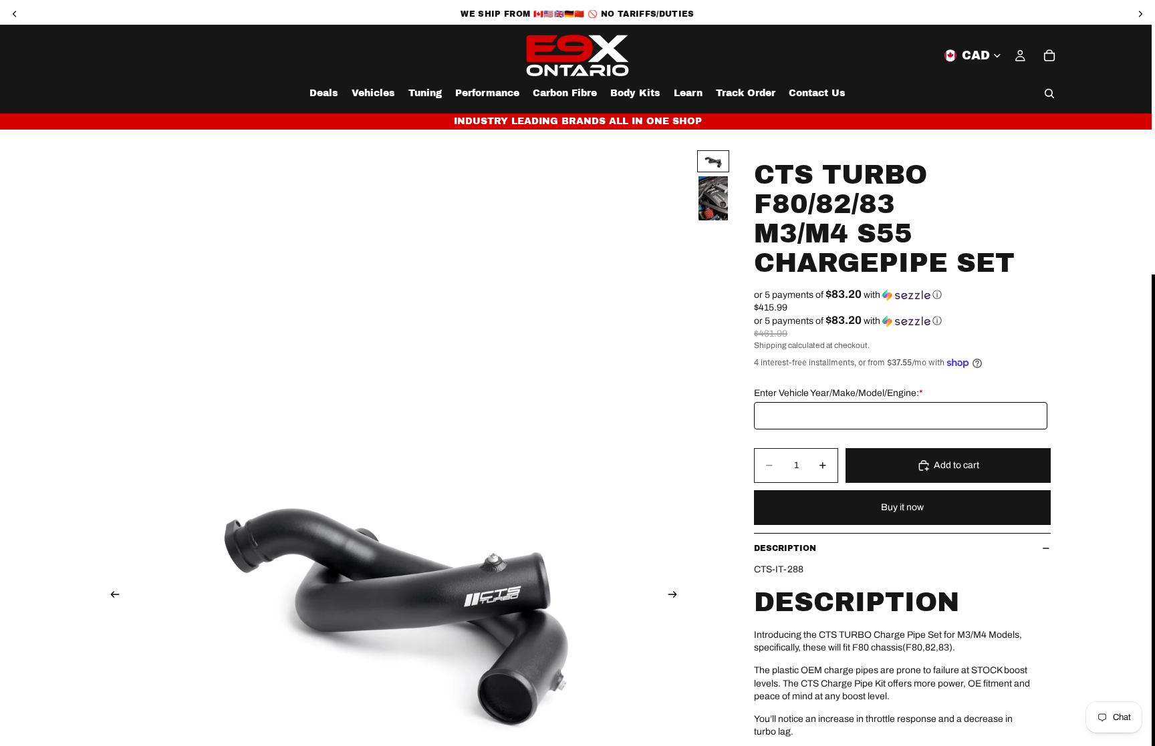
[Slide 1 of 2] (713, 161)
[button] (902, 295)
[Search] (1049, 93)
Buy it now (902, 507)
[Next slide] (676, 595)
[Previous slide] (111, 595)
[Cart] (1049, 55)
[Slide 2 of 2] (713, 198)
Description (785, 548)
